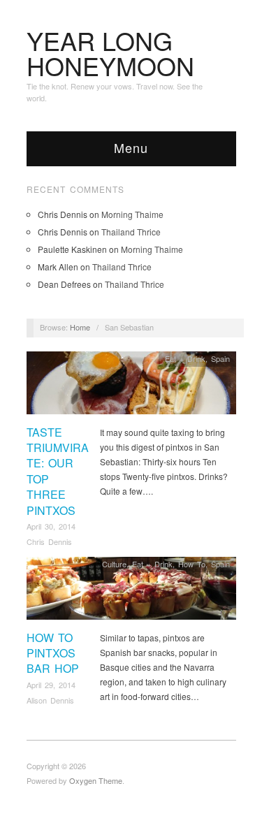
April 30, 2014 (51, 526)
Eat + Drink (185, 358)
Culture (114, 563)
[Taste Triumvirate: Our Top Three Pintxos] (131, 387)
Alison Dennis (50, 700)
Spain (220, 358)
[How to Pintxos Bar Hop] (131, 592)
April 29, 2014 (51, 684)
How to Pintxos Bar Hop (53, 653)
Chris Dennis (49, 541)
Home (80, 327)
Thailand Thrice (131, 232)
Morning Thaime (132, 214)
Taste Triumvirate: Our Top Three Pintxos (58, 471)
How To (191, 563)
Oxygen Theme (95, 780)
